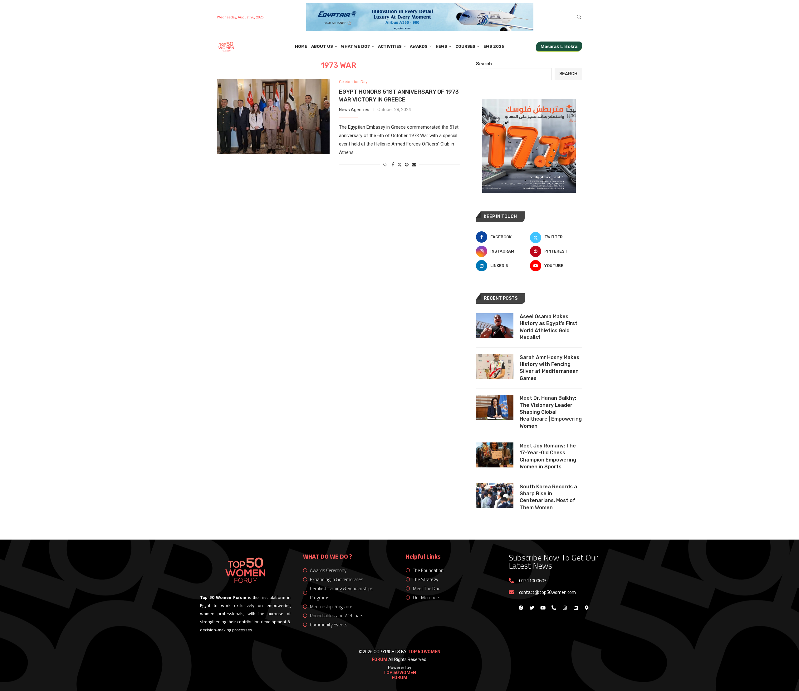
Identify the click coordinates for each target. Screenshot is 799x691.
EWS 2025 (493, 46)
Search (484, 64)
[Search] (579, 17)
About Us (322, 46)
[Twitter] (532, 607)
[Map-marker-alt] (586, 607)
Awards (419, 46)
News (441, 46)
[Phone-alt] (553, 607)
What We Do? (355, 46)
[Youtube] (542, 607)
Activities (390, 46)
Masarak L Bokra (559, 46)
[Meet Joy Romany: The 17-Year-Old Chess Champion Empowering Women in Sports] (494, 454)
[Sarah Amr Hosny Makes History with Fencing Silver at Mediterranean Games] (494, 366)
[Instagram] (564, 607)
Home (301, 46)
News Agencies (354, 109)
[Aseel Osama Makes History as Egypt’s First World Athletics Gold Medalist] (494, 325)
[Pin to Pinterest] (407, 164)
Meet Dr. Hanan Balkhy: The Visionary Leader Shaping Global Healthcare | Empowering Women (551, 412)
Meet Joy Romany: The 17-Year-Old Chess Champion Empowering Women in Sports (548, 456)
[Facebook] (521, 607)
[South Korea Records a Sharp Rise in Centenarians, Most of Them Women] (494, 495)
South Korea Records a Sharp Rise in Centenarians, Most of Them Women (548, 497)
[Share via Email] (414, 164)
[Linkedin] (575, 607)
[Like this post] (385, 164)
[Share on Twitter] (399, 164)
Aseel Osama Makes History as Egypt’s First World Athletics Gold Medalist (548, 326)
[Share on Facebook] (393, 164)
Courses (465, 46)
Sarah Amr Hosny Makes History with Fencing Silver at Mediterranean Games (549, 367)
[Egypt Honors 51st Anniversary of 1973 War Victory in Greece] (273, 116)
